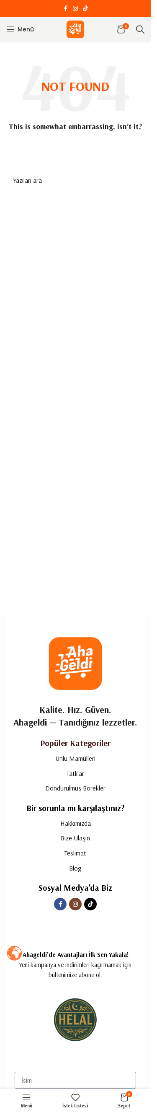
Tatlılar (75, 773)
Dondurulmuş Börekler (75, 788)
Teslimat (75, 853)
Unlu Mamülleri (75, 758)
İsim (20, 1064)
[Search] (140, 29)
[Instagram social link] (75, 8)
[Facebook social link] (65, 8)
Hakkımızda (75, 823)
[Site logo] (75, 29)
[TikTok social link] (85, 8)
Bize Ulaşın (75, 838)
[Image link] (75, 662)
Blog (75, 868)
